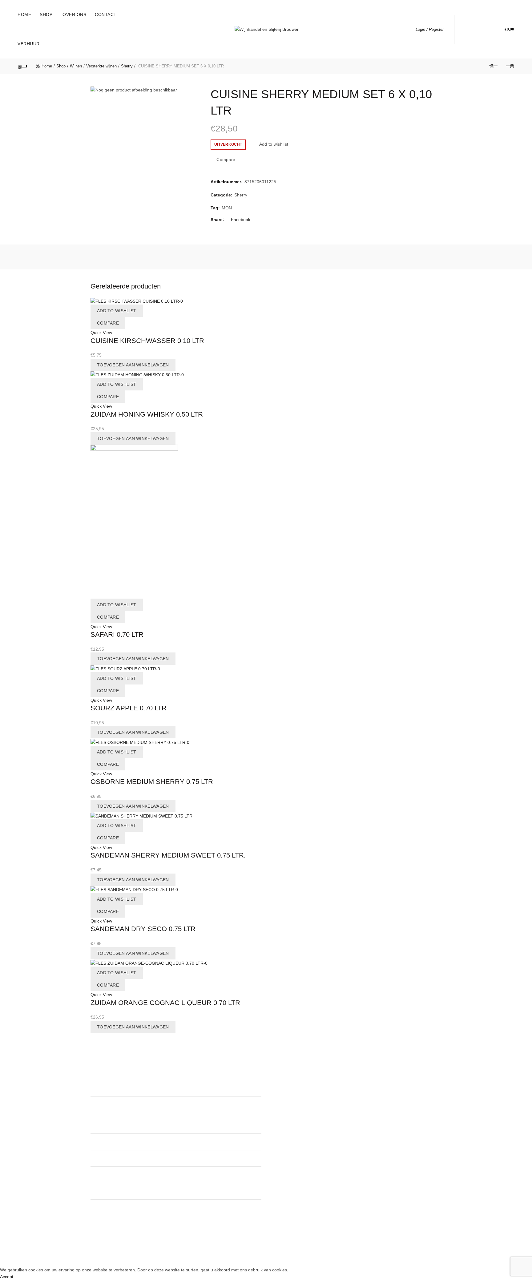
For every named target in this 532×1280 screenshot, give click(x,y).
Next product (509, 66)
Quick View (101, 332)
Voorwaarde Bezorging (293, 1127)
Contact (106, 14)
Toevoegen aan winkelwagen (133, 364)
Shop (46, 14)
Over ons (74, 14)
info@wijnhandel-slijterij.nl (212, 1191)
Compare (225, 159)
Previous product (494, 66)
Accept (6, 1276)
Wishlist (486, 26)
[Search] (469, 29)
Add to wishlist (273, 144)
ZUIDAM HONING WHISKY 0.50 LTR (147, 414)
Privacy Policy (284, 1118)
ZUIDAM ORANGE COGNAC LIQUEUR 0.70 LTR (165, 1003)
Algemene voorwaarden (294, 1109)
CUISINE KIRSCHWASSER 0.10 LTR (147, 341)
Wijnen (76, 66)
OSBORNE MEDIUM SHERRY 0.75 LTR (152, 781)
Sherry (127, 66)
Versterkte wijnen (101, 66)
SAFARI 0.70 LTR (117, 634)
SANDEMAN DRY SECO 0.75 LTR (143, 929)
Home (24, 14)
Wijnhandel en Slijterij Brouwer (255, 1256)
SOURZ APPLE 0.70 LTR (129, 708)
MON (227, 207)
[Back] (22, 66)
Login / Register (430, 29)
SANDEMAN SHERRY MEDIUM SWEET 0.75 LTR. (168, 855)
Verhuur (29, 43)
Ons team (280, 1091)
